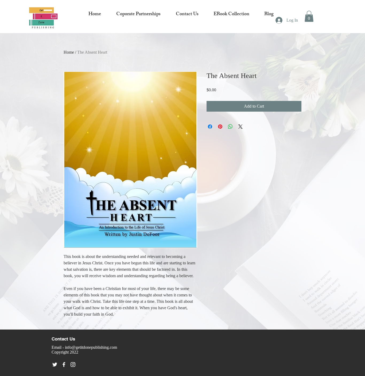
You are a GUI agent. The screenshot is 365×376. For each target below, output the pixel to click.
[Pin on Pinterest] (220, 126)
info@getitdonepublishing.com (91, 347)
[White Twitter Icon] (55, 364)
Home (69, 52)
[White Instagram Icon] (73, 364)
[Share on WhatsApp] (230, 126)
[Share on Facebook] (210, 126)
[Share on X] (240, 126)
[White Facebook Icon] (64, 364)
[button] (309, 16)
